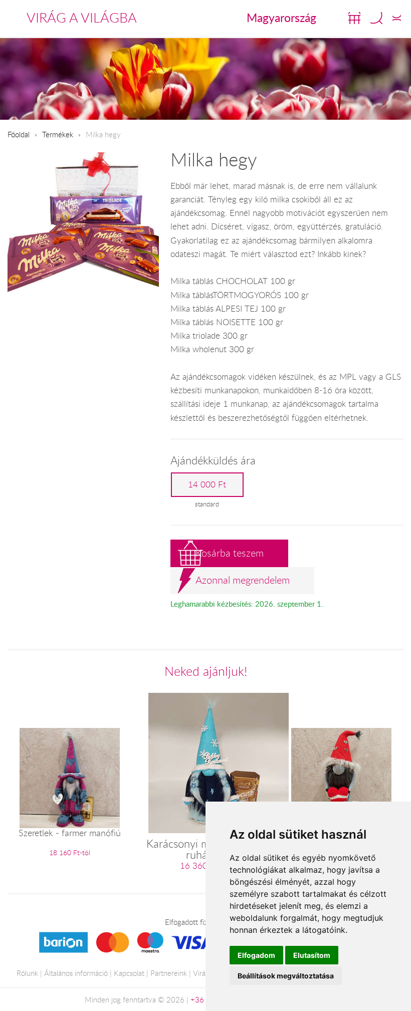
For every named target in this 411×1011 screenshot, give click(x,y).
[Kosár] (354, 18)
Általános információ (76, 973)
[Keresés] (376, 18)
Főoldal (19, 134)
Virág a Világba (82, 18)
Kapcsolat (129, 973)
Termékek (57, 134)
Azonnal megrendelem (242, 580)
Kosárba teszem (229, 553)
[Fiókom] (396, 18)
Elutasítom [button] (311, 955)
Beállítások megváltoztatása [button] (286, 975)
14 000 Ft (207, 484)
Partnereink (168, 973)
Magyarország (281, 17)
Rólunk (27, 973)
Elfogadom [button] (256, 955)
